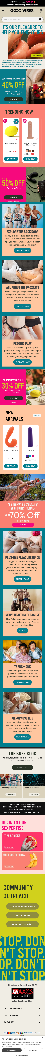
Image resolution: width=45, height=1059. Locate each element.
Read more (9, 1046)
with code (22, 2)
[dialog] (22, 1047)
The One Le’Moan (11, 143)
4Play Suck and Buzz (11, 450)
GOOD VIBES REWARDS (22, 924)
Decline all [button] (33, 1050)
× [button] (42, 1038)
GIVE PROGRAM (22, 915)
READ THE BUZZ (22, 767)
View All (37, 416)
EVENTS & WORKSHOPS (22, 906)
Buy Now (11, 159)
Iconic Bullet (30, 450)
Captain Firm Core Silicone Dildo (30, 144)
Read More (11, 794)
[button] (3, 10)
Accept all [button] (11, 1050)
